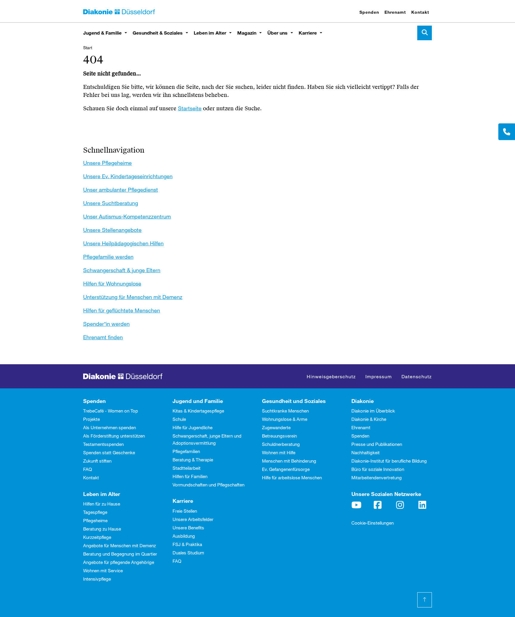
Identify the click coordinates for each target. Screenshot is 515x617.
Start (87, 47)
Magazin (246, 32)
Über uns (277, 32)
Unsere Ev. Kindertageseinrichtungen (128, 176)
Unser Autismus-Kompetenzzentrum (127, 216)
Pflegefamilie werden (108, 256)
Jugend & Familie (102, 32)
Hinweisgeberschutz (331, 376)
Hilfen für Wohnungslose (112, 283)
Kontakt (420, 12)
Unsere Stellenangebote (112, 230)
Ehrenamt (395, 12)
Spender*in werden (106, 323)
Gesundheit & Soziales (158, 32)
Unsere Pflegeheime (107, 162)
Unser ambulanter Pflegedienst (120, 189)
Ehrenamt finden (103, 337)
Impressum (378, 376)
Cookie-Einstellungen (372, 522)
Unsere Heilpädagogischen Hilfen (123, 243)
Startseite (189, 108)
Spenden (369, 12)
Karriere (308, 32)
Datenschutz (416, 376)
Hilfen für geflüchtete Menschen (121, 310)
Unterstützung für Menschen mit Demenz (132, 297)
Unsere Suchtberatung (110, 203)
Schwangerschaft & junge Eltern (121, 270)
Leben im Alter (210, 32)
